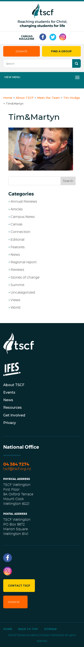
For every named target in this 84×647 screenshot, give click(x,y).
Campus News (23, 217)
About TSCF (13, 385)
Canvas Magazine (26, 37)
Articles (17, 209)
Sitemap (50, 629)
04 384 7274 (16, 464)
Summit (17, 285)
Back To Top (28, 629)
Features (18, 247)
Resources (12, 407)
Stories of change (25, 277)
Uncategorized (23, 292)
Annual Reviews (24, 201)
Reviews (17, 270)
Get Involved (14, 415)
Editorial (17, 239)
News (15, 255)
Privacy (9, 423)
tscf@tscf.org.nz (17, 469)
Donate (21, 51)
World (15, 307)
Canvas (16, 224)
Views (15, 300)
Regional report (24, 262)
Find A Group (61, 51)
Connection (20, 232)
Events (9, 392)
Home (7, 629)
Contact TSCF (19, 585)
